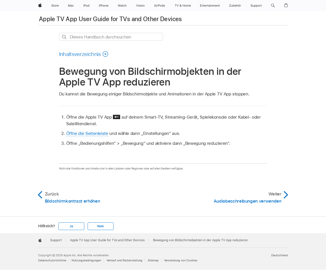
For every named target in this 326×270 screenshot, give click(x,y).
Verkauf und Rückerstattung (124, 260)
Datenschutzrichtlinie (52, 260)
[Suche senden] (64, 37)
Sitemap (153, 260)
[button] (273, 5)
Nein (100, 226)
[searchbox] (111, 37)
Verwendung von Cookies (180, 260)
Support (56, 240)
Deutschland (279, 255)
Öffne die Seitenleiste (87, 133)
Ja (71, 226)
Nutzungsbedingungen (86, 260)
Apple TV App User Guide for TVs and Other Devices (110, 19)
